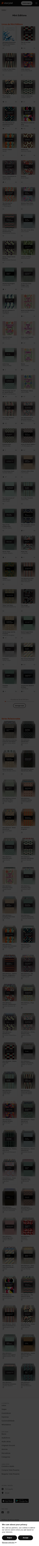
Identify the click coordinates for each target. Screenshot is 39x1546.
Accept (25, 1538)
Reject (9, 1538)
